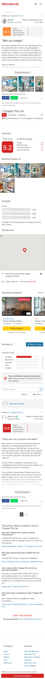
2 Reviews (12, 115)
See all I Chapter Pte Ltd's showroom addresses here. (22, 561)
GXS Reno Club (30, 663)
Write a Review (36, 344)
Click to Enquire (17, 328)
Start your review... (17, 403)
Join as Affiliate (30, 665)
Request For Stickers (32, 657)
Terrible (8, 368)
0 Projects (21, 115)
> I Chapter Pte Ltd (8, 12)
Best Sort (36, 394)
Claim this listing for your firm (31, 619)
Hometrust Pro (29, 654)
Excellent (8, 357)
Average (8, 362)
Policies (6, 657)
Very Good (9, 359)
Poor (7, 365)
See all (40, 292)
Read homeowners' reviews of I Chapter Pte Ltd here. (22, 546)
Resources (8, 663)
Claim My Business (31, 651)
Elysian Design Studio (12, 321)
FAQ (5, 660)
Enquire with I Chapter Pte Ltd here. (15, 586)
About (6, 651)
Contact (6, 654)
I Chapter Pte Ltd (16, 16)
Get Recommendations (22, 676)
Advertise (27, 660)
